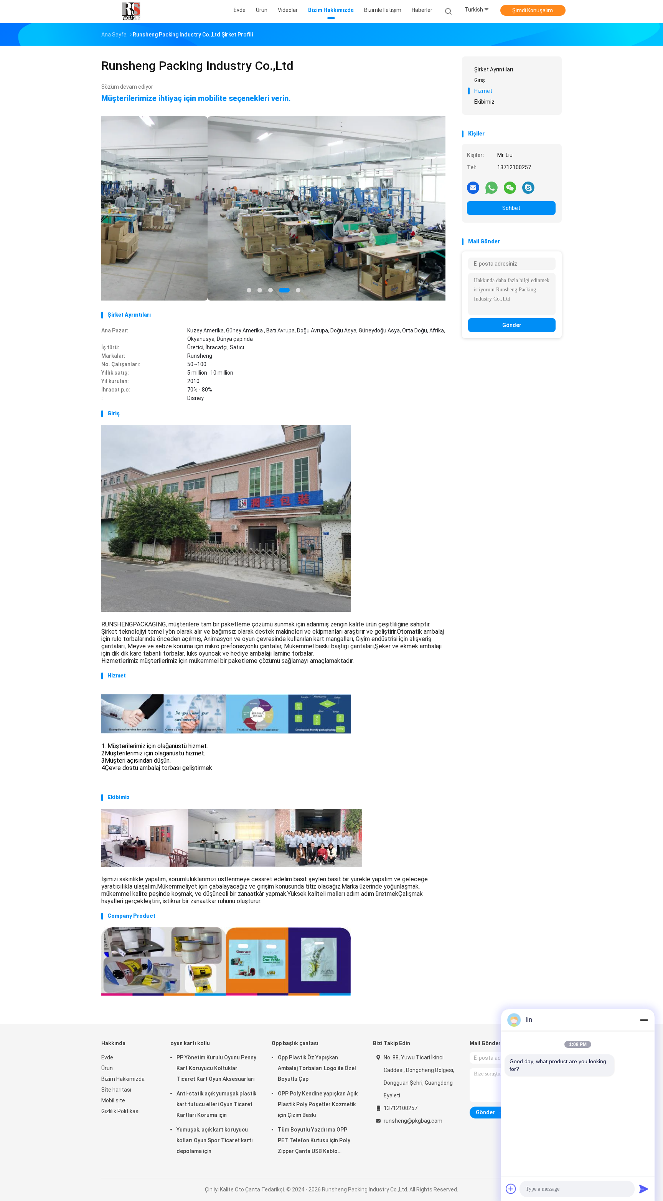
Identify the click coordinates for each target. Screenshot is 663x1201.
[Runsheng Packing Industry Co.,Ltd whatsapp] (491, 187)
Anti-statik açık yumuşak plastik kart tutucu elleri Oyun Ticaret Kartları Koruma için (216, 1104)
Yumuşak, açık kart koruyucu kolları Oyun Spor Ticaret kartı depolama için (214, 1140)
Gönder (511, 325)
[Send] (644, 1188)
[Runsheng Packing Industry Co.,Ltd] (131, 11)
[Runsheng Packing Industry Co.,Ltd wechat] (510, 187)
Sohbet (511, 208)
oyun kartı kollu (190, 1043)
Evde (107, 1057)
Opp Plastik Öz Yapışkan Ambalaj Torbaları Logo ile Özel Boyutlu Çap (317, 1068)
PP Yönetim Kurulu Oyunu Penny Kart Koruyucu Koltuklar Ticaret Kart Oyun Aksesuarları (216, 1068)
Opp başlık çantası (295, 1043)
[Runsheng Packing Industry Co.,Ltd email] (473, 187)
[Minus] (643, 1019)
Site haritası (116, 1090)
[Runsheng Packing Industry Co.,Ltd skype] (528, 187)
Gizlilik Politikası (120, 1111)
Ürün (107, 1068)
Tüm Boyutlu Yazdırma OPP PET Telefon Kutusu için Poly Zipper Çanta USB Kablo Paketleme (314, 1141)
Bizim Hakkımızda (123, 1079)
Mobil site (113, 1100)
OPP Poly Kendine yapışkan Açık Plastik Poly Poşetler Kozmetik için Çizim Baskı (318, 1104)
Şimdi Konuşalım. (533, 10)
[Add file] (511, 1188)
